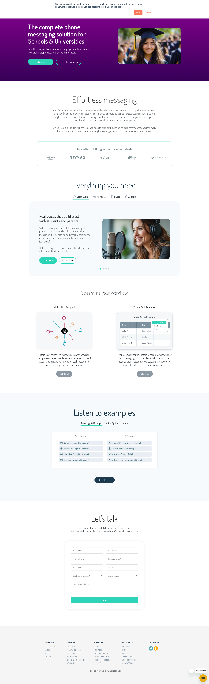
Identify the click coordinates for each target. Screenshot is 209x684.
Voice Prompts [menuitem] (72, 656)
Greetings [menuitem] (71, 646)
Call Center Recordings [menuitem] (76, 660)
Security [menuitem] (98, 663)
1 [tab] (100, 269)
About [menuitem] (97, 646)
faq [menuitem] (123, 653)
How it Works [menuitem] (50, 646)
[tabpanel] (104, 238)
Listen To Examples (69, 61)
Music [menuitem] (47, 653)
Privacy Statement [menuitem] (102, 656)
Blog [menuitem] (124, 650)
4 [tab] (108, 269)
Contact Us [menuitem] (126, 646)
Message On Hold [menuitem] (74, 650)
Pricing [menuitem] (48, 656)
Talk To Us (40, 61)
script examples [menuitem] (129, 656)
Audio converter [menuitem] (129, 660)
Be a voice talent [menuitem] (101, 653)
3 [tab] (106, 269)
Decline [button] (148, 13)
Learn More (48, 260)
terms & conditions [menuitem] (102, 660)
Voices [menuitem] (47, 650)
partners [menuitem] (98, 650)
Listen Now (67, 260)
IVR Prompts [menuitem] (71, 663)
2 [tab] (103, 269)
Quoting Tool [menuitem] (127, 663)
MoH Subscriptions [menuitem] (74, 653)
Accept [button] (138, 13)
